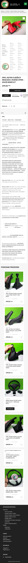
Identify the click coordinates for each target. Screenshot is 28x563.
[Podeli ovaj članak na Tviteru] (11, 106)
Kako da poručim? (7, 536)
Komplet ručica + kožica (10, 513)
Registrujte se (6, 549)
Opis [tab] (2, 113)
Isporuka (5, 538)
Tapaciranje (7, 529)
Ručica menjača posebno (11, 523)
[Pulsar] (5, 8)
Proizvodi (7, 11)
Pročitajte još (10, 408)
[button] (24, 18)
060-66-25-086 (13, 5)
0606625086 (8, 557)
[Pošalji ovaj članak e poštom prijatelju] (14, 106)
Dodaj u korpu (18, 90)
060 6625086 (14, 96)
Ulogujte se (5, 548)
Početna (2, 11)
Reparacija (7, 527)
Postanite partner (7, 541)
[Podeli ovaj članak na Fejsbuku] (9, 106)
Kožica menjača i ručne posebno (17, 11)
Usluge (4, 525)
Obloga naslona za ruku (10, 516)
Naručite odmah (6, 96)
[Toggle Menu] (25, 4)
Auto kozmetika (8, 511)
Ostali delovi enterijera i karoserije (12, 520)
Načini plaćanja (6, 539)
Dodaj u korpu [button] (21, 302)
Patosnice (7, 521)
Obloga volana (8, 518)
